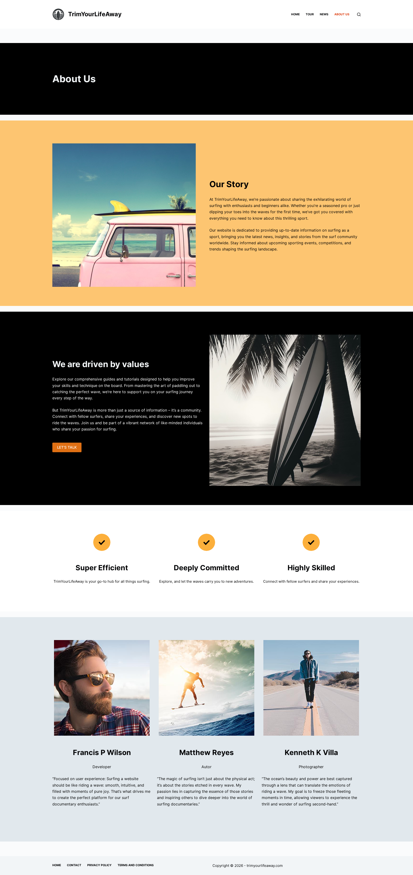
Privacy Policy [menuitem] (99, 865)
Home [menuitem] (295, 14)
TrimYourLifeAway (95, 14)
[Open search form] (359, 14)
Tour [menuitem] (310, 14)
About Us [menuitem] (341, 14)
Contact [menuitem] (74, 865)
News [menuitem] (324, 14)
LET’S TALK (67, 447)
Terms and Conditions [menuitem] (136, 865)
